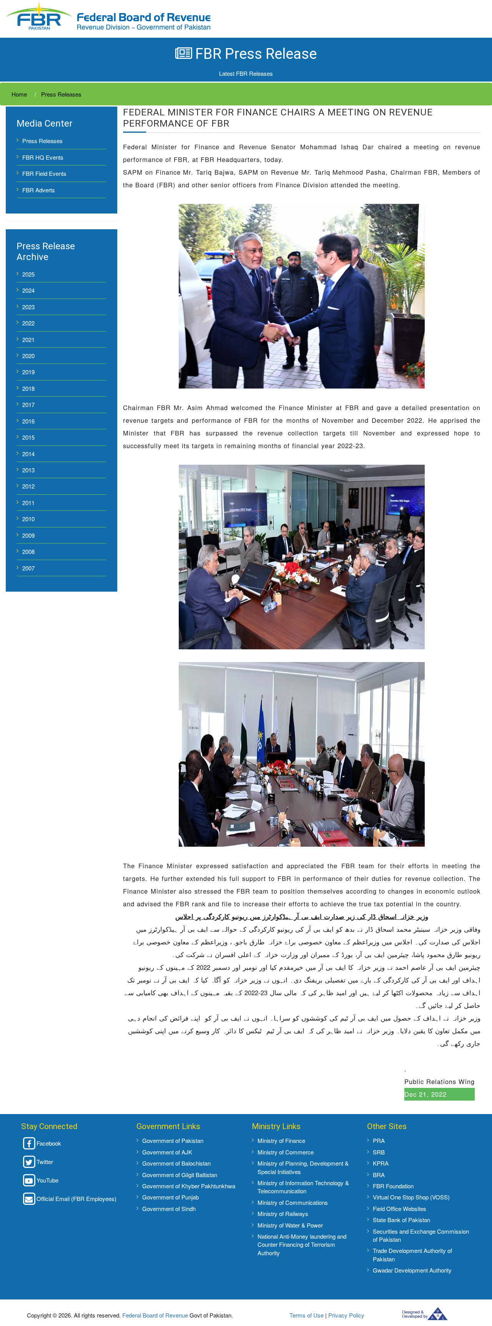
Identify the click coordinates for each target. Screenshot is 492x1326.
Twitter (45, 1162)
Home (19, 94)
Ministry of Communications (293, 1202)
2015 (28, 437)
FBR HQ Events (42, 157)
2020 (28, 356)
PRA (379, 1140)
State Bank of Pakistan (401, 1220)
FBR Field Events (44, 173)
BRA (379, 1175)
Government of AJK (167, 1152)
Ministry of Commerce (286, 1152)
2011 (28, 503)
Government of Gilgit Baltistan (179, 1175)
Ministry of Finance (281, 1140)
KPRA (381, 1163)
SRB (379, 1152)
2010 (28, 519)
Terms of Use (306, 1315)
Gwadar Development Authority (412, 1270)
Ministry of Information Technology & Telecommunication (303, 1187)
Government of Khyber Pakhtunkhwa (188, 1186)
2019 (28, 372)
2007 (28, 568)
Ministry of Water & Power (290, 1225)
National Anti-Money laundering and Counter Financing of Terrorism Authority (302, 1244)
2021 (28, 339)
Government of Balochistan (176, 1163)
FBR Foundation (393, 1186)
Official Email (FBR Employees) (76, 1198)
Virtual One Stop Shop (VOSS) (411, 1197)
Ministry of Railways (283, 1213)
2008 (28, 551)
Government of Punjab (170, 1197)
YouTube (47, 1180)
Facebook (49, 1143)
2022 (28, 323)
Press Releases (60, 94)
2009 (28, 535)
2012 (28, 486)
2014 (28, 454)
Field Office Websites (399, 1208)
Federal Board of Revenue (155, 1315)
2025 (28, 274)
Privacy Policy (346, 1315)
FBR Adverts (38, 190)
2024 (28, 290)
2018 (28, 388)
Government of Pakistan (172, 1140)
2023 (28, 307)
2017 (28, 404)
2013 (28, 470)
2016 (28, 421)
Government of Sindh (169, 1208)
